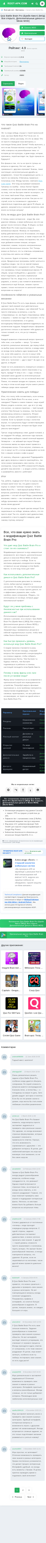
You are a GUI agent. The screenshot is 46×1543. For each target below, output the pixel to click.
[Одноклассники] (23, 790)
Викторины (24, 62)
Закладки (28, 39)
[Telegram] (8, 790)
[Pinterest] (37, 790)
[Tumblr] (30, 790)
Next (29, 1497)
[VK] (15, 790)
